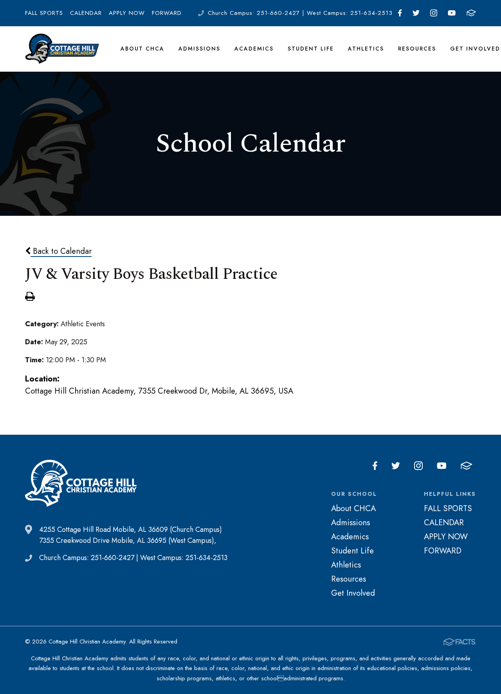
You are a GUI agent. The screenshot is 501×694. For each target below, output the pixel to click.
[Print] (29, 297)
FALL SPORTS (44, 13)
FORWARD (167, 13)
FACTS (471, 13)
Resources (417, 48)
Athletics (366, 48)
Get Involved (475, 48)
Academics (254, 48)
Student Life (311, 48)
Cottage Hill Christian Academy (62, 48)
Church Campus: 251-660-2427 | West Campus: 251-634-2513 (300, 13)
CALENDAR (86, 13)
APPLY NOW (127, 13)
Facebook (400, 13)
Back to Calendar (61, 251)
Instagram (434, 13)
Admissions (199, 48)
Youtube (452, 13)
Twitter (416, 13)
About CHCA (142, 48)
